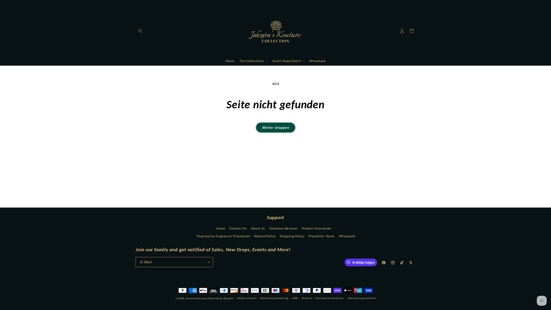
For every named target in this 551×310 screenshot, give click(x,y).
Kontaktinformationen (330, 298)
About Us (258, 228)
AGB (295, 298)
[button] (140, 31)
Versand (307, 298)
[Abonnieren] (208, 262)
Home (220, 228)
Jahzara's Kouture (196, 298)
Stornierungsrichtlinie (362, 298)
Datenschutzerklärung (274, 298)
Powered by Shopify (220, 298)
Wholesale (347, 236)
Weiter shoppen (275, 128)
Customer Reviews (283, 228)
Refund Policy (265, 236)
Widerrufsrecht (246, 298)
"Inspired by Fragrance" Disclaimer (223, 236)
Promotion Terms (321, 236)
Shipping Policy (292, 236)
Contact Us (238, 228)
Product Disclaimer (316, 228)
